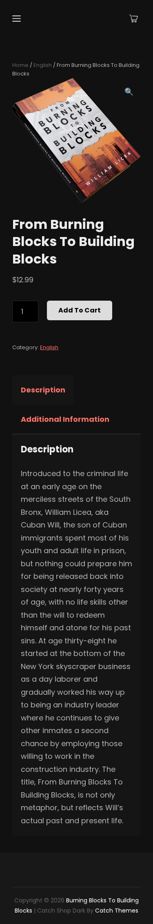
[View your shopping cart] (133, 19)
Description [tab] (43, 390)
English (42, 65)
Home (20, 65)
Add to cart (79, 310)
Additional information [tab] (65, 419)
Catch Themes (116, 910)
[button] (128, 91)
